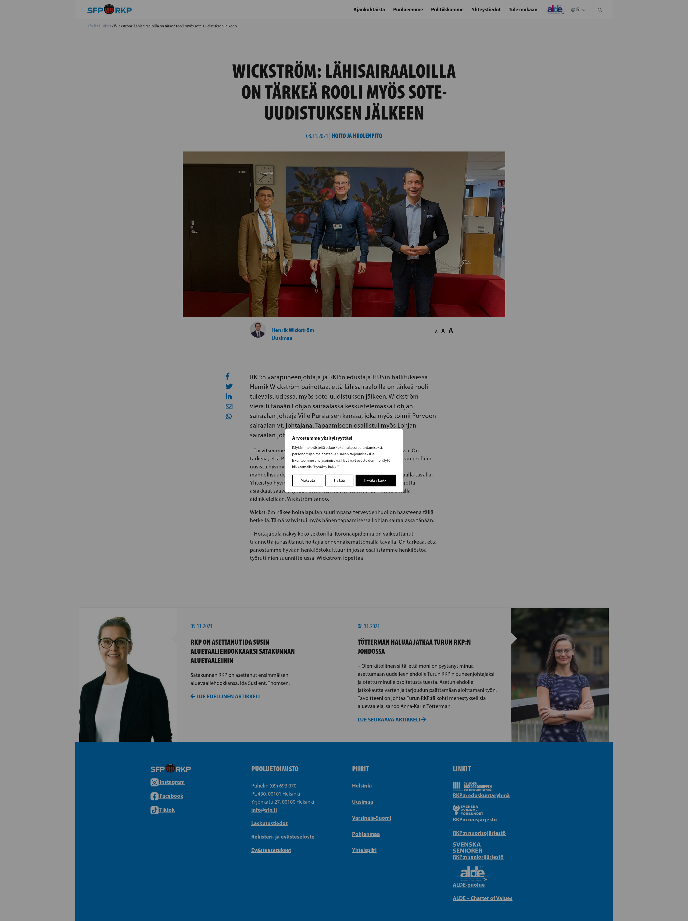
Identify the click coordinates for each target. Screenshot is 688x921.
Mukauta (308, 480)
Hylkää (339, 480)
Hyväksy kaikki (375, 480)
